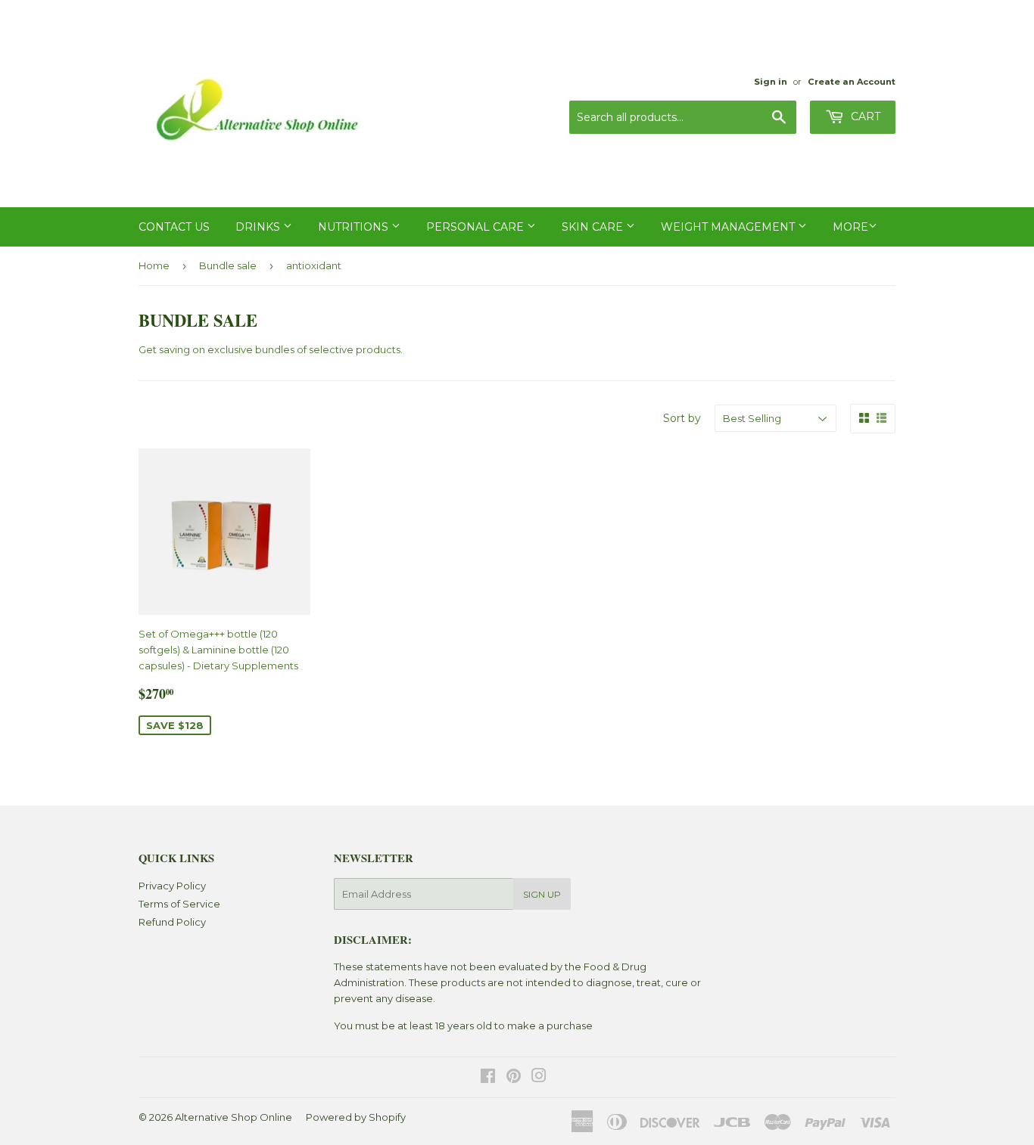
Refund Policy (172, 922)
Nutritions (354, 227)
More (850, 227)
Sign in (770, 81)
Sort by (682, 418)
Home (154, 265)
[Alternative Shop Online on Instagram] (539, 1078)
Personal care (476, 227)
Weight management (729, 227)
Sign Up (542, 894)
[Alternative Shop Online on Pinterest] (514, 1078)
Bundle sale (228, 265)
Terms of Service (179, 904)
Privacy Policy (172, 886)
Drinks (259, 227)
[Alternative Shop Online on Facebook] (488, 1078)
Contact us (174, 227)
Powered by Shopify (356, 1117)
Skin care (594, 227)
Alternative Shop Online (233, 1117)
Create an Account (851, 81)
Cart (864, 116)
